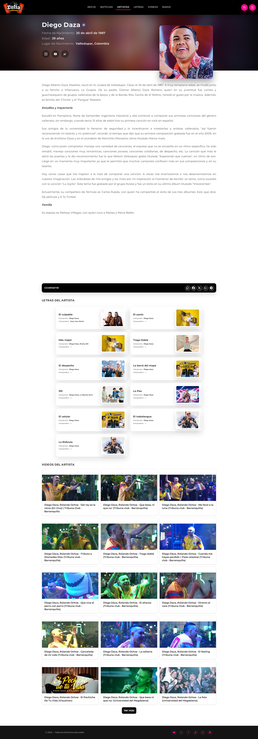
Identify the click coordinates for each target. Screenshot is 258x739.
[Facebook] (210, 732)
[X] (181, 732)
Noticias (106, 7)
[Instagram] (46, 54)
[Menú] (252, 7)
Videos (153, 7)
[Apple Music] (65, 54)
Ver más (129, 710)
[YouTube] (55, 54)
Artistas (123, 7)
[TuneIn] (188, 732)
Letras (138, 7)
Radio (166, 7)
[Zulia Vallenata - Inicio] (13, 7)
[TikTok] (195, 732)
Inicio (91, 7)
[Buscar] (244, 7)
